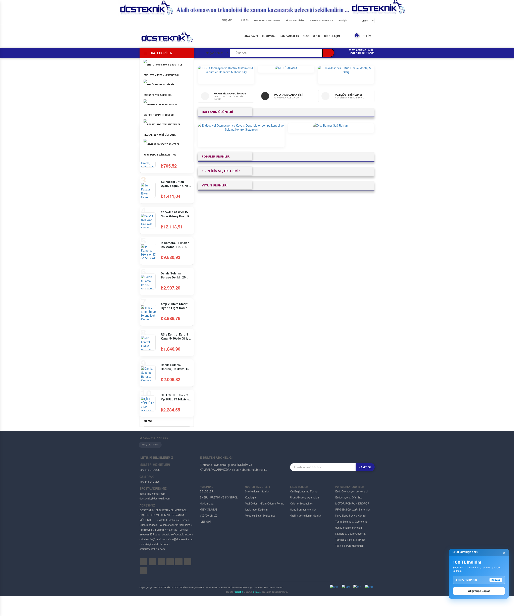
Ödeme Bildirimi (295, 20)
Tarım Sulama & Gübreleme (351, 521)
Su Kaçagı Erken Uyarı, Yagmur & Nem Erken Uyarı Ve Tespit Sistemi (176, 184)
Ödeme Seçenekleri (301, 503)
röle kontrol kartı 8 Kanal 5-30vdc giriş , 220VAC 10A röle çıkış (175, 337)
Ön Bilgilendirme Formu (303, 491)
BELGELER (206, 491)
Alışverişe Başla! (479, 590)
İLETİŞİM (343, 20)
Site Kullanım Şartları (257, 491)
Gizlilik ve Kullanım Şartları (305, 515)
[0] (354, 37)
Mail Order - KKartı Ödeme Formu (264, 503)
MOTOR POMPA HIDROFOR (159, 115)
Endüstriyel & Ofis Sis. (158, 95)
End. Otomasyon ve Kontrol (161, 75)
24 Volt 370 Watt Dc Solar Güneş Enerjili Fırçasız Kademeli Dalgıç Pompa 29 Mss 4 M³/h (176, 215)
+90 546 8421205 (361, 53)
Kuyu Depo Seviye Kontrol (160, 155)
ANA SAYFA (251, 36)
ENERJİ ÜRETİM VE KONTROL (219, 497)
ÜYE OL (245, 20)
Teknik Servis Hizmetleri (349, 545)
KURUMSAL (269, 36)
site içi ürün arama (150, 444)
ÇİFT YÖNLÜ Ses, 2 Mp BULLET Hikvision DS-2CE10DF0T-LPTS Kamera (176, 397)
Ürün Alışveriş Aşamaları (304, 497)
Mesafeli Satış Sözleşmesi (260, 515)
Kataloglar (251, 497)
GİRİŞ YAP (226, 20)
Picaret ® (238, 591)
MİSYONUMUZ (208, 509)
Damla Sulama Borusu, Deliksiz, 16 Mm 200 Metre (175, 367)
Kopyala (496, 579)
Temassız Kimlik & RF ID (350, 539)
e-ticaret (257, 591)
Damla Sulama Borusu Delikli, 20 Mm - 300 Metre (173, 276)
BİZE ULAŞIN (332, 36)
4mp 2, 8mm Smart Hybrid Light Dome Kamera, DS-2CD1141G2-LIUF (174, 306)
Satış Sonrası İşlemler (303, 509)
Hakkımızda (206, 503)
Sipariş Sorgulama (321, 20)
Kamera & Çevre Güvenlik (350, 533)
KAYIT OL (365, 467)
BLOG (306, 36)
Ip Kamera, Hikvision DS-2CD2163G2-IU (175, 245)
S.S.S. (316, 36)
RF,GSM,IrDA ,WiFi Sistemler (160, 135)
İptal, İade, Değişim (256, 509)
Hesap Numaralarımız (267, 20)
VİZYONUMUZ (208, 515)
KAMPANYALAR (289, 36)
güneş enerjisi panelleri (348, 527)
